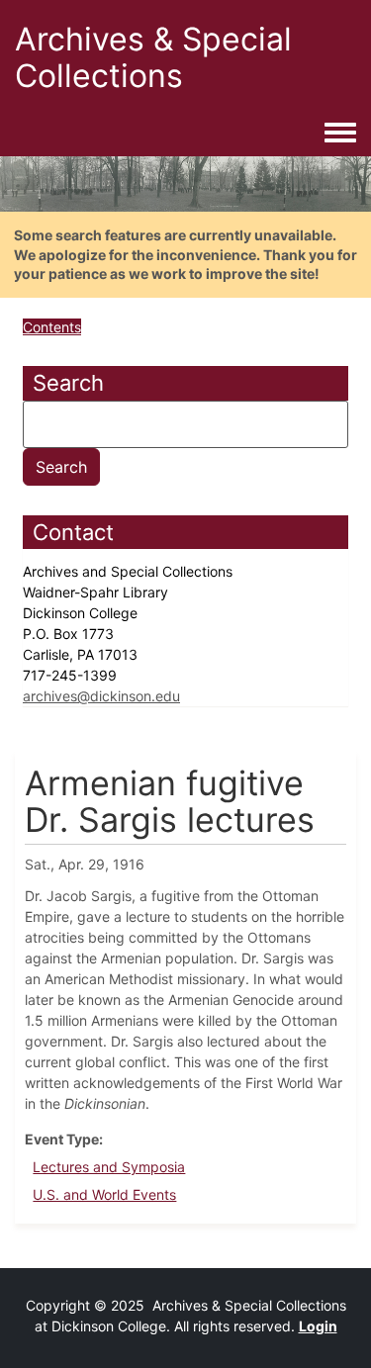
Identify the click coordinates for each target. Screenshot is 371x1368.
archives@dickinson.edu (101, 695)
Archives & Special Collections (153, 57)
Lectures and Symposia (109, 1166)
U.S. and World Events (104, 1194)
